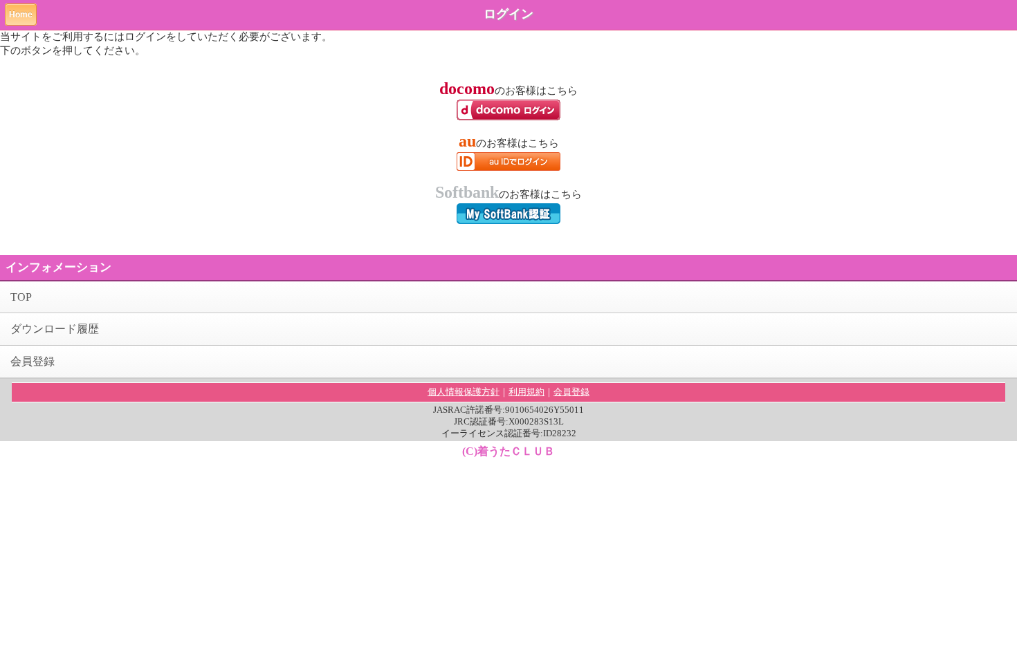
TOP (21, 297)
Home (21, 14)
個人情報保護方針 (464, 392)
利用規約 (526, 392)
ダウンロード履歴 (54, 329)
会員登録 (32, 361)
